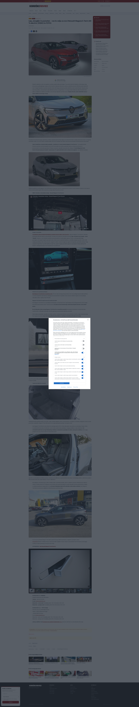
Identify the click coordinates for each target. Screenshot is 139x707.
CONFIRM (62, 383)
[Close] (88, 320)
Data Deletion (63, 387)
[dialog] (69, 353)
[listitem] (69, 338)
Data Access (69, 387)
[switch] (83, 341)
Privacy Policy (75, 387)
